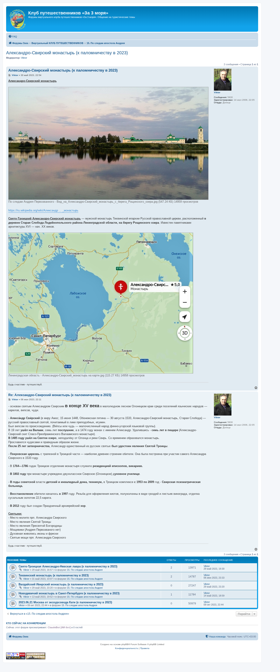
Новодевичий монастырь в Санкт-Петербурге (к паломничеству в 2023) (69, 593)
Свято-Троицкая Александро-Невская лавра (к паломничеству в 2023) (68, 566)
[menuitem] (12, 36)
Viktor (24, 57)
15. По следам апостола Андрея (85, 569)
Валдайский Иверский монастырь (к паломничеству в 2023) (61, 584)
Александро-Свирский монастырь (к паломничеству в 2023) (67, 52)
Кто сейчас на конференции (26, 623)
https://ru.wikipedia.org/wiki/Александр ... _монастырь (43, 210)
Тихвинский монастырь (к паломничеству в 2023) (54, 575)
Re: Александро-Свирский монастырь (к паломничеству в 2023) (59, 395)
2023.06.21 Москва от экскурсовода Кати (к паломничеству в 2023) (65, 602)
